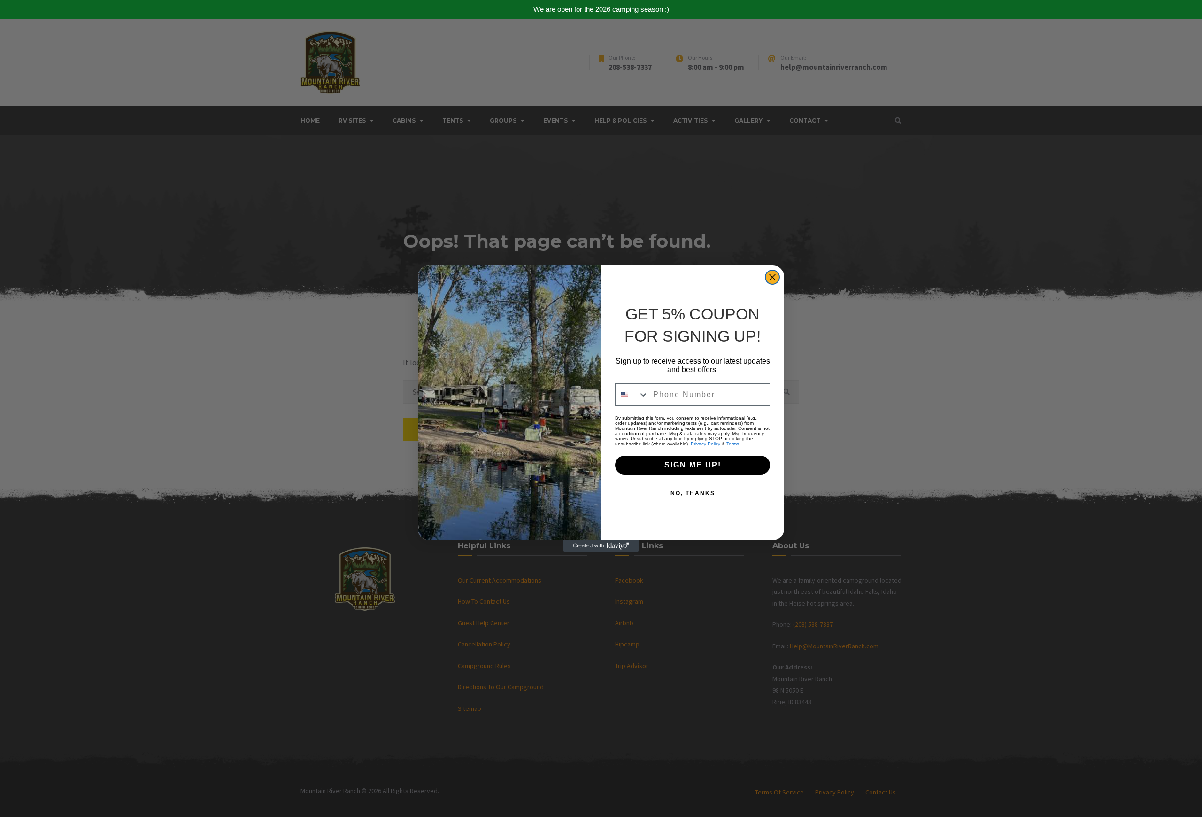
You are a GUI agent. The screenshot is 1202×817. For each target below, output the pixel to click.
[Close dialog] (772, 277)
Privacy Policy (705, 443)
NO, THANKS (692, 493)
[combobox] (632, 394)
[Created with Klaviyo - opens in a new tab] (601, 546)
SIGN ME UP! (692, 465)
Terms (732, 443)
